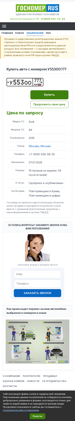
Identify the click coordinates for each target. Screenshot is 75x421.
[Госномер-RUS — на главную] (37, 8)
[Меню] (4, 26)
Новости (33, 381)
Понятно (37, 416)
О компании (11, 376)
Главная (7, 33)
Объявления (35, 33)
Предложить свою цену (49, 104)
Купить (49, 94)
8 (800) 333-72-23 (53, 18)
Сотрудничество (54, 381)
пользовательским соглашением (21, 410)
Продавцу (50, 376)
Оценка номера (13, 381)
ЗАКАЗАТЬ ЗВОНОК (37, 293)
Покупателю (32, 376)
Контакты (10, 386)
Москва (34, 146)
